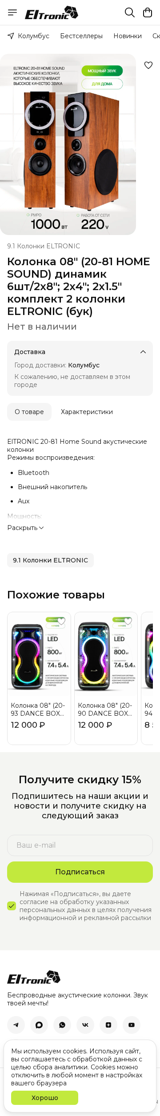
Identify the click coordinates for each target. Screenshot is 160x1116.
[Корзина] (147, 12)
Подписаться (80, 872)
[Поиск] (129, 12)
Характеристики (87, 412)
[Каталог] (12, 12)
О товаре (29, 412)
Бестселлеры (81, 36)
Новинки (127, 36)
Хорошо (45, 1098)
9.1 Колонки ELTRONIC (43, 246)
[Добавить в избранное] (148, 65)
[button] (50, 560)
